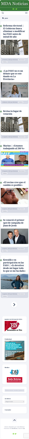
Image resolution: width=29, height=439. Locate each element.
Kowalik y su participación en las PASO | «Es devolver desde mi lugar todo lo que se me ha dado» (14, 265)
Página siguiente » (14, 305)
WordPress (14, 428)
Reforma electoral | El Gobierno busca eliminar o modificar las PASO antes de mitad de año (14, 31)
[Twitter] (16, 9)
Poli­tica (5, 62)
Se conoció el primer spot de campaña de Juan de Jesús (13, 223)
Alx (24, 428)
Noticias (15, 59)
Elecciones (22, 59)
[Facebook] (13, 9)
